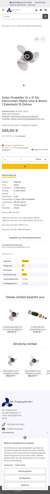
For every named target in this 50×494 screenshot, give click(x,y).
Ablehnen (25, 485)
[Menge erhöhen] (45, 159)
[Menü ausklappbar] (3, 8)
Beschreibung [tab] (9, 175)
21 (23, 265)
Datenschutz (20, 465)
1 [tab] (24, 85)
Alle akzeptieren (25, 471)
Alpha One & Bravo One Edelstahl (24, 116)
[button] (36, 10)
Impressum (8, 465)
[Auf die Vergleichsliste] (36, 39)
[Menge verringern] (4, 159)
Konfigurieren (25, 478)
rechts (24, 274)
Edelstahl (25, 261)
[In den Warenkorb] (4, 33)
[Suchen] (45, 16)
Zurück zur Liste (9, 26)
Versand (21, 136)
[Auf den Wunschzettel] (43, 39)
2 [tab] (26, 85)
